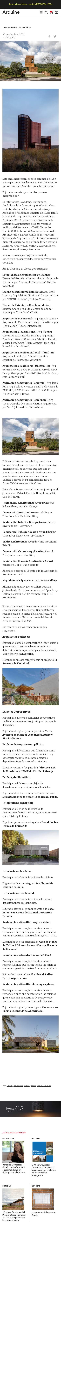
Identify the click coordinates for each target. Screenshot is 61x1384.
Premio (33, 1086)
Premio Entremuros (44, 1086)
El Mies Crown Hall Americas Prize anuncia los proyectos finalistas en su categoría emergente (44, 1170)
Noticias (36, 1138)
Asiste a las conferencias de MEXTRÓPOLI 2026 (30, 4)
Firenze (10, 1086)
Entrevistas (8, 1138)
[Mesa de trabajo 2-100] (30, 1116)
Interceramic (18, 1086)
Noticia (27, 1086)
